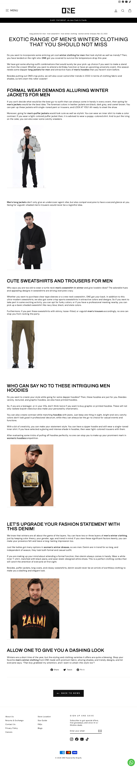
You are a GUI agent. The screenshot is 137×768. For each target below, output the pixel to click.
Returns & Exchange (14, 720)
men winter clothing (69, 34)
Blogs (40, 728)
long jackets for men (37, 34)
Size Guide (42, 720)
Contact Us (10, 724)
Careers (8, 732)
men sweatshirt (53, 34)
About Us (9, 716)
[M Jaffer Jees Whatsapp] (131, 762)
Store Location (44, 716)
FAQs (40, 724)
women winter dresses (87, 34)
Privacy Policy (11, 728)
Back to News (70, 693)
